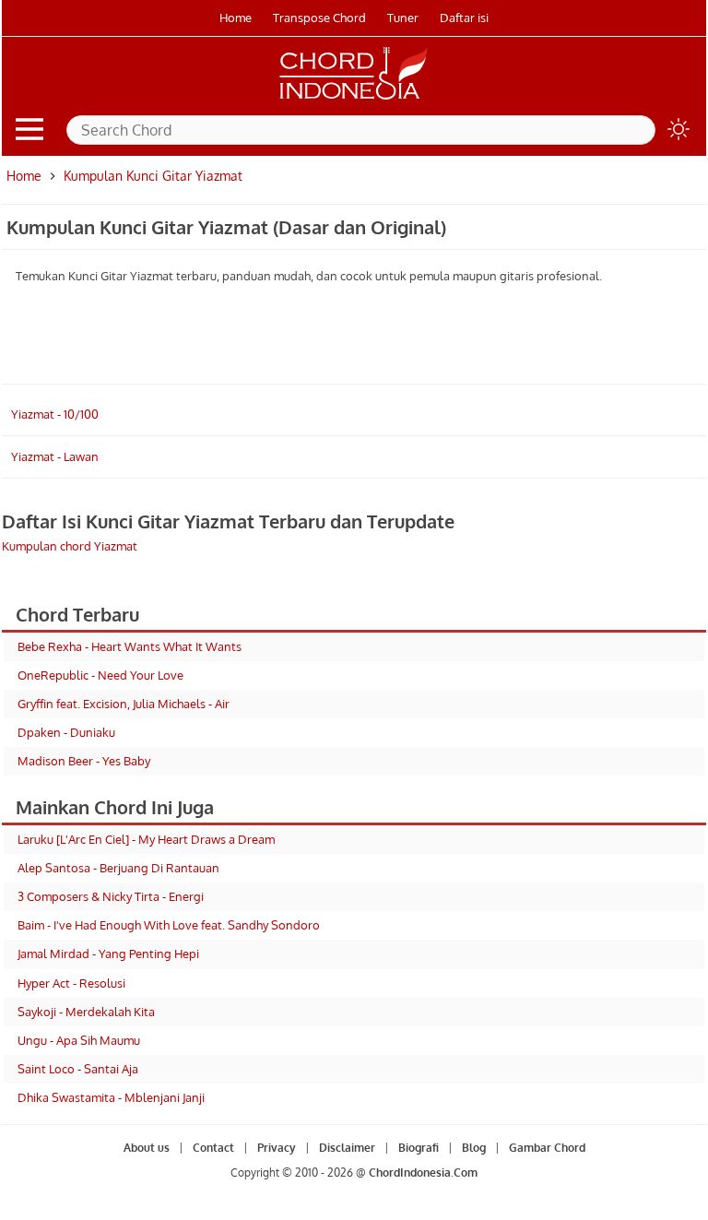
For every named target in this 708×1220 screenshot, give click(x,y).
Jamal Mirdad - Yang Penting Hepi (108, 953)
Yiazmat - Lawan (55, 456)
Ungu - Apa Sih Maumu (79, 1040)
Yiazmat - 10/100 (55, 414)
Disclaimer (347, 1148)
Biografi (418, 1148)
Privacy (276, 1148)
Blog (474, 1148)
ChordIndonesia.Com (423, 1172)
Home (235, 17)
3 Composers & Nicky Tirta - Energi (111, 896)
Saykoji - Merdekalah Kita (86, 1011)
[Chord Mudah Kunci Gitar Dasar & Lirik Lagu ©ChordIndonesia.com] (354, 99)
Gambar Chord (547, 1148)
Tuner (403, 17)
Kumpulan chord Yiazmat (69, 546)
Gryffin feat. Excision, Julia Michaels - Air (124, 703)
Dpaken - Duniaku (66, 732)
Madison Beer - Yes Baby (84, 760)
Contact (213, 1148)
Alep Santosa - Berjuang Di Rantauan (118, 867)
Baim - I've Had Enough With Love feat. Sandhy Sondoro (169, 925)
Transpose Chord (319, 17)
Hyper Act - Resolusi (71, 983)
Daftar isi (464, 17)
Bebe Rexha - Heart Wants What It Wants (130, 646)
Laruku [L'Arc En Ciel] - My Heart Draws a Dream (146, 839)
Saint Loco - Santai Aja (78, 1068)
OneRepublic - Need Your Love (100, 675)
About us (147, 1148)
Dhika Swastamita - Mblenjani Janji (111, 1097)
